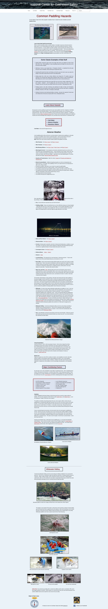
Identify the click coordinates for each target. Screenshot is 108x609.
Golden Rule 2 (67, 396)
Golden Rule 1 (59, 396)
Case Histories (48, 374)
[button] (35, 10)
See (48, 241)
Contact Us (65, 605)
